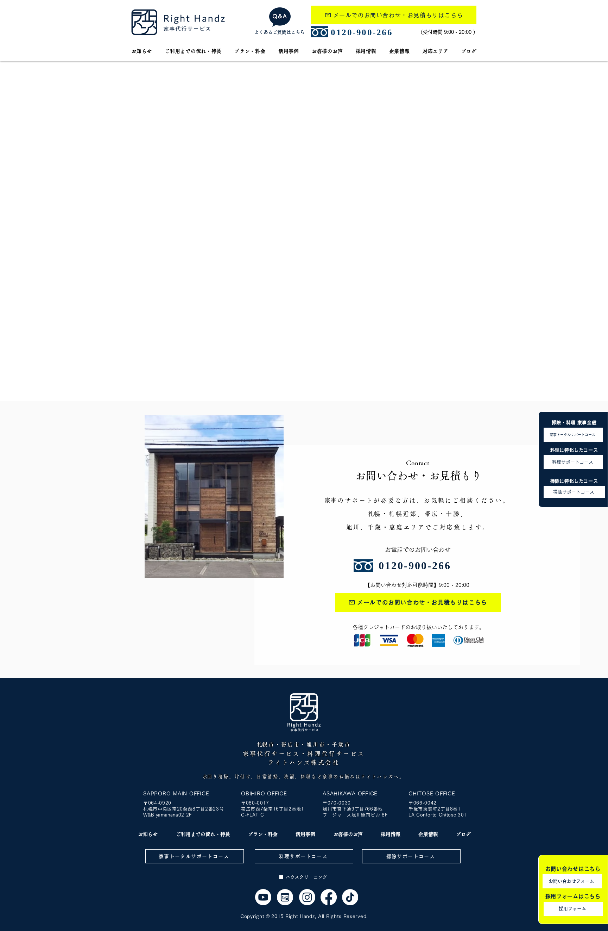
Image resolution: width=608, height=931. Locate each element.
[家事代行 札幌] (263, 897)
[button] (436, 51)
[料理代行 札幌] (329, 897)
